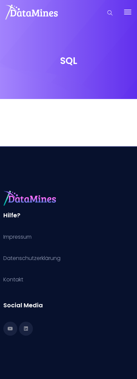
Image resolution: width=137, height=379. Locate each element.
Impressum (17, 237)
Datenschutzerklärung (32, 258)
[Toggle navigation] (128, 15)
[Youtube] (10, 329)
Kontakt (13, 279)
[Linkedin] (26, 329)
